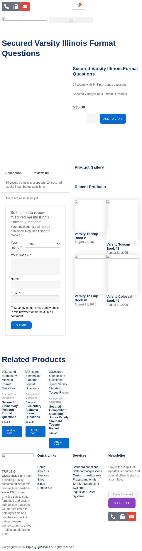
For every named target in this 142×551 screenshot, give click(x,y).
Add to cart (112, 118)
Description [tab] (13, 173)
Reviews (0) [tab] (41, 173)
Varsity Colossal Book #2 (119, 298)
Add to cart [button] (11, 432)
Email (15, 293)
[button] (71, 20)
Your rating (16, 245)
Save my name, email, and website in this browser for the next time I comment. (35, 312)
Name (16, 278)
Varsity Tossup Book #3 (118, 246)
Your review (21, 255)
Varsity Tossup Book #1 (86, 298)
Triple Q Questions (38, 547)
